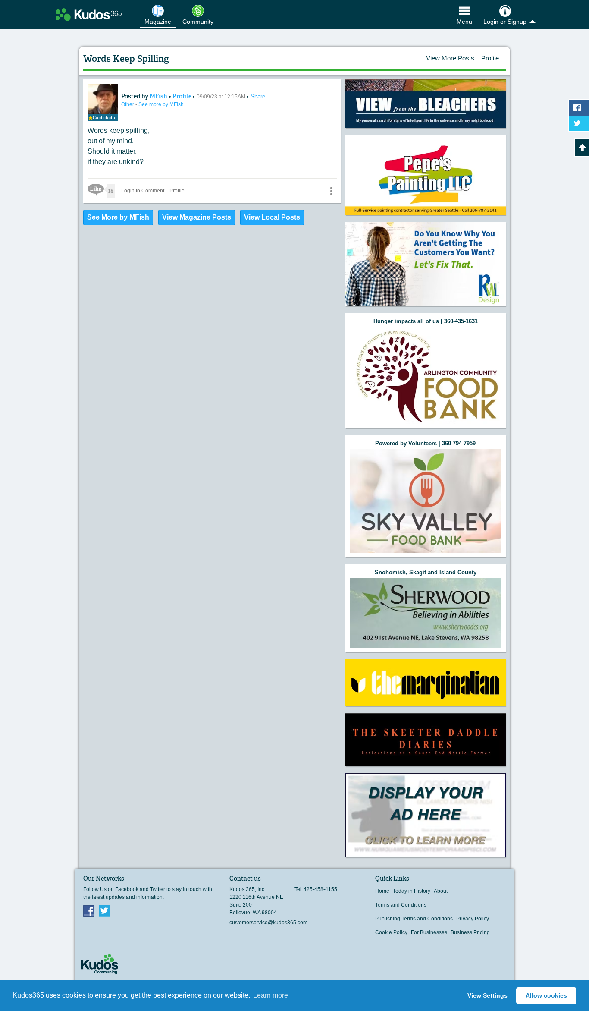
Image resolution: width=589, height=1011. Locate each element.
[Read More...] (425, 103)
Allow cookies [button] (546, 995)
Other (128, 104)
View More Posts (450, 58)
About (441, 891)
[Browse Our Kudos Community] (88, 15)
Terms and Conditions (400, 905)
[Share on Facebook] (579, 108)
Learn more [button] (270, 995)
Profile (490, 58)
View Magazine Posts (196, 217)
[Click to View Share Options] (331, 191)
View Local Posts (272, 217)
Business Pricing (470, 932)
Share (258, 96)
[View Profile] (103, 99)
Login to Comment (142, 191)
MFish (159, 96)
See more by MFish (161, 104)
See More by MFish (118, 217)
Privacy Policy (472, 919)
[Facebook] (88, 910)
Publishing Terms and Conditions (414, 919)
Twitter (104, 910)
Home (382, 891)
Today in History (411, 891)
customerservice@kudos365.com (268, 923)
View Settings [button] (487, 995)
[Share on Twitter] (579, 123)
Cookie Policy (391, 932)
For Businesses (429, 932)
